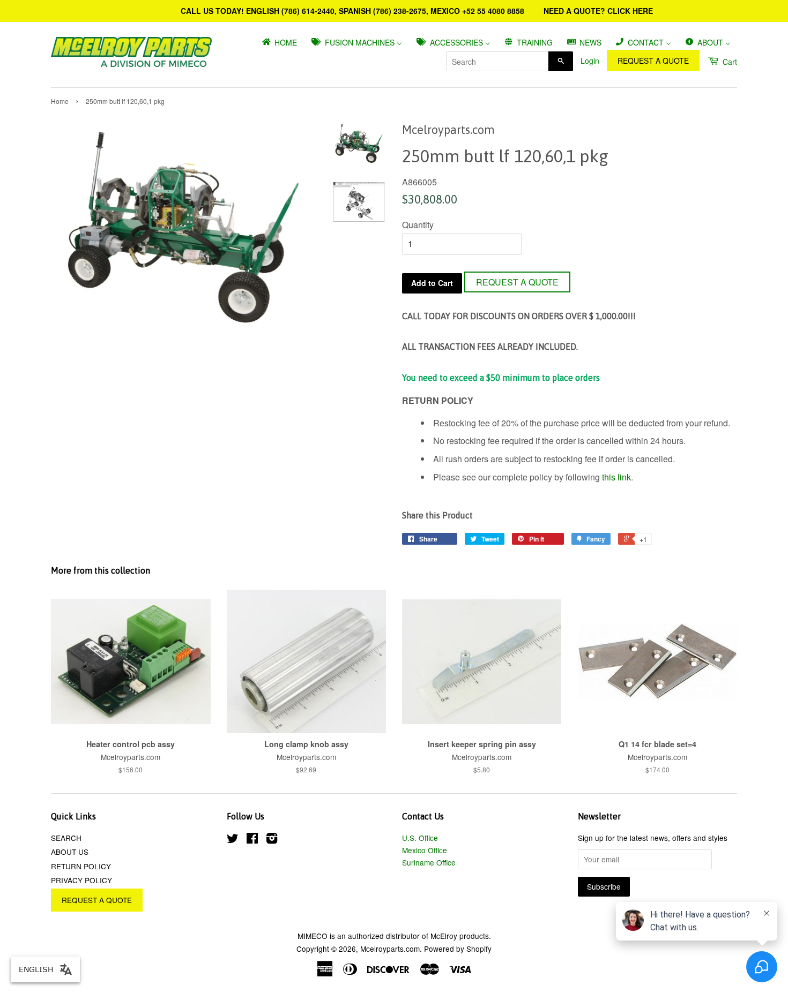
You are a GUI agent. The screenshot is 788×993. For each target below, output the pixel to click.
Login (590, 60)
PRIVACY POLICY (81, 880)
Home (60, 101)
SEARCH (66, 837)
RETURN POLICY (81, 866)
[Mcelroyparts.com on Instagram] (272, 839)
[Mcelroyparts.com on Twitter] (233, 839)
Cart (728, 61)
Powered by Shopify (458, 948)
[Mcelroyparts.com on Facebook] (252, 839)
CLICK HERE (630, 10)
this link (616, 477)
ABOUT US (69, 851)
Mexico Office (424, 850)
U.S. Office (420, 837)
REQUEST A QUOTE (653, 60)
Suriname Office (429, 862)
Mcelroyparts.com (390, 948)
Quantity (418, 225)
